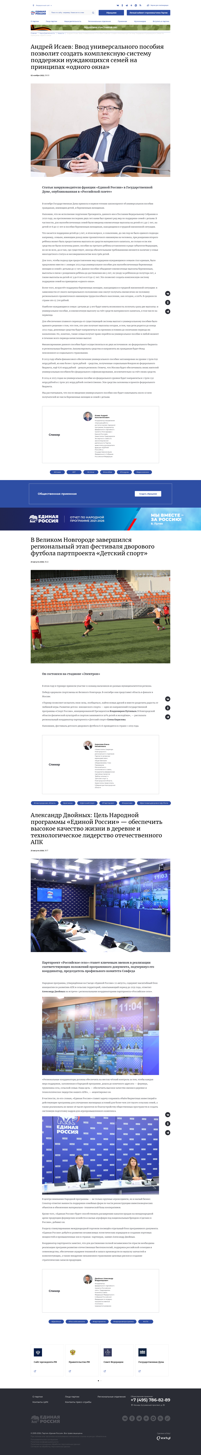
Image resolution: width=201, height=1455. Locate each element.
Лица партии (51, 21)
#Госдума (124, 472)
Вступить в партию (161, 21)
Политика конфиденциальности (45, 1442)
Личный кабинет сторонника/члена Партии (149, 12)
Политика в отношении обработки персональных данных (55, 1444)
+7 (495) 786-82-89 (150, 1400)
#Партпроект (108, 803)
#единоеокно (143, 472)
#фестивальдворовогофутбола (154, 803)
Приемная (122, 21)
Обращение (111, 12)
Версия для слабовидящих (159, 5)
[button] (98, 1380)
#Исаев (57, 472)
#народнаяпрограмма (123, 1322)
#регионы (67, 803)
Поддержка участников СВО (100, 27)
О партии (35, 21)
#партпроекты (99, 1322)
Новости (61, 33)
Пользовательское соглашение (44, 1440)
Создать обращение (148, 494)
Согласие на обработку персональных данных (50, 1447)
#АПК (145, 1322)
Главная (34, 33)
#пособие (107, 472)
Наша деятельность (72, 21)
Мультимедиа (140, 21)
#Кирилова (127, 803)
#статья (90, 472)
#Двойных (56, 1322)
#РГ (74, 472)
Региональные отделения (99, 21)
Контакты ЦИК (40, 1402)
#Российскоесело (77, 1322)
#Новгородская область (45, 803)
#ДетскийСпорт (87, 803)
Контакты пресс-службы (78, 1402)
